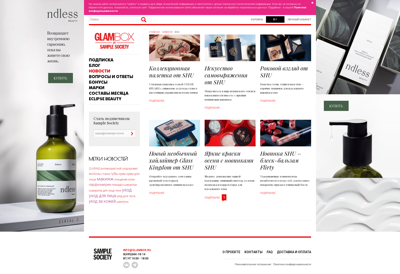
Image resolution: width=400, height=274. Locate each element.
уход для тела (126, 196)
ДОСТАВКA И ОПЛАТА (294, 252)
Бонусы (98, 82)
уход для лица (102, 195)
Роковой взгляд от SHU (284, 71)
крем (122, 174)
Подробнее (156, 100)
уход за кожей (102, 201)
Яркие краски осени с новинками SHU (229, 160)
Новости (99, 71)
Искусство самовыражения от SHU (226, 75)
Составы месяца (108, 93)
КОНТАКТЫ (253, 252)
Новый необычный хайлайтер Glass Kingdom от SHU (173, 160)
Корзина (257, 19)
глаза (105, 174)
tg (134, 265)
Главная (154, 32)
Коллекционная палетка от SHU (171, 71)
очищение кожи (124, 179)
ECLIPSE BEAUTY (105, 98)
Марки (96, 87)
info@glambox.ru (137, 250)
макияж (105, 179)
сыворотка (130, 184)
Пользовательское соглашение (253, 264)
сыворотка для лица (102, 190)
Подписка (101, 60)
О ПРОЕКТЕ (231, 252)
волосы (95, 174)
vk (126, 265)
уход (127, 190)
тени (118, 190)
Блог (94, 65)
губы (114, 174)
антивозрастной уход (114, 168)
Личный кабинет (299, 19)
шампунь (122, 201)
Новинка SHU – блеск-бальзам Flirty (280, 160)
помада (117, 184)
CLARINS (94, 168)
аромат (133, 168)
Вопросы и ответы (111, 76)
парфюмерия (100, 185)
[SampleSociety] (114, 41)
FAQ (270, 252)
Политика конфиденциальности (292, 264)
